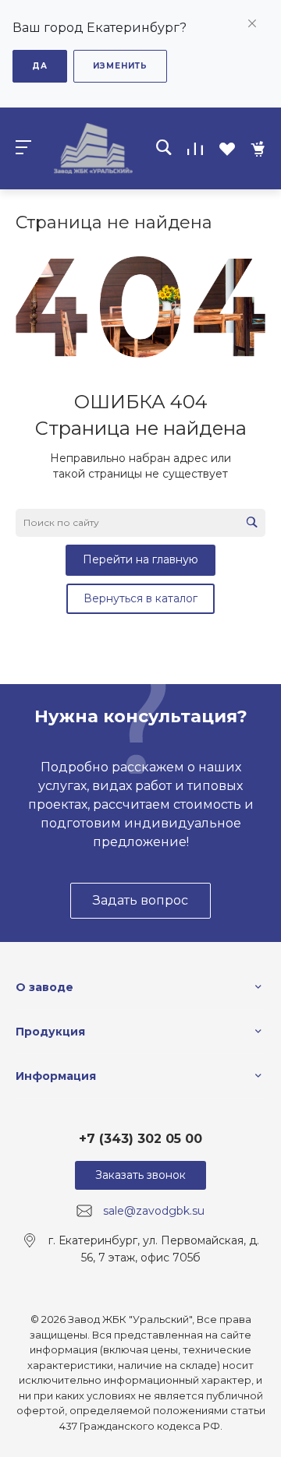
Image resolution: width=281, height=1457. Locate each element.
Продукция (50, 1032)
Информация (56, 1076)
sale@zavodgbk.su (154, 1211)
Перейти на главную (140, 559)
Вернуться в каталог (140, 598)
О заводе (44, 987)
